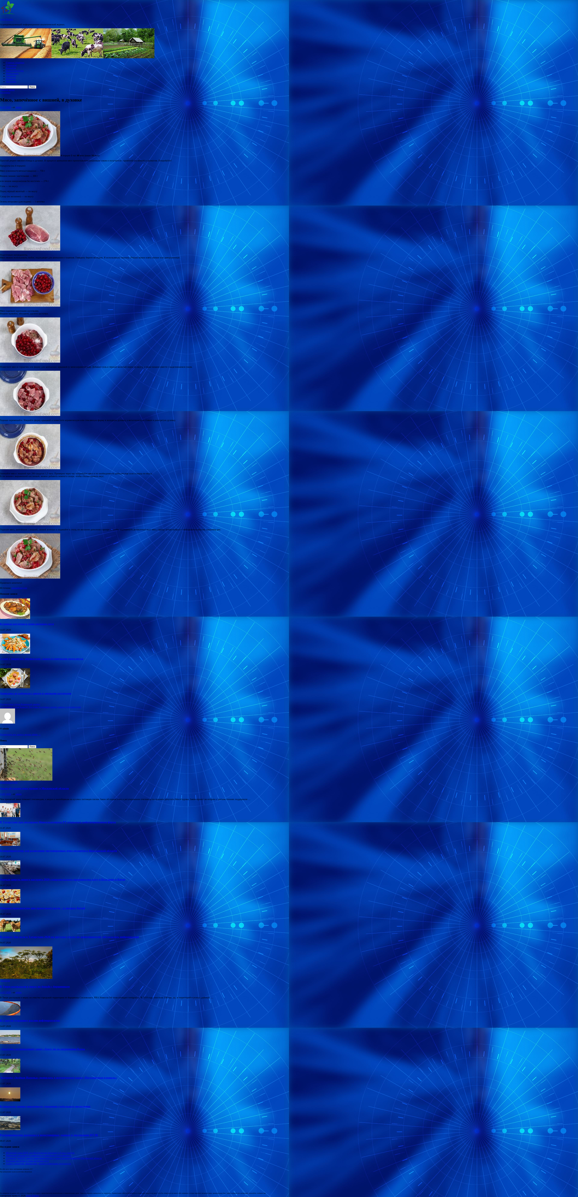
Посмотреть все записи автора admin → (20, 734)
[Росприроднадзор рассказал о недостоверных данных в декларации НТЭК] (10, 1129)
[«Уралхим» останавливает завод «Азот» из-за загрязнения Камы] (10, 1043)
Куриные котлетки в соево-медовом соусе (27, 624)
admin (19, 107)
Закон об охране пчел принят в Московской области (34, 788)
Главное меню (7, 90)
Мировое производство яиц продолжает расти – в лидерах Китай (42, 908)
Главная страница (15, 62)
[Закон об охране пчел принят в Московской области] (26, 780)
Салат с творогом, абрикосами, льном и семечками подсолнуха (41, 658)
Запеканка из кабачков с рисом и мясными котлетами (35, 693)
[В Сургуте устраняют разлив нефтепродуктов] (10, 1014)
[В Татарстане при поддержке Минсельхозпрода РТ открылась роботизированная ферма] (10, 816)
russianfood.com (19, 588)
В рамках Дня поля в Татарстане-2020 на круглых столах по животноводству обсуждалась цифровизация (69, 936)
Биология (11, 68)
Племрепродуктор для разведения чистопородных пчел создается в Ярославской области (58, 850)
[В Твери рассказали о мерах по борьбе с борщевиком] (26, 978)
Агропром (11, 65)
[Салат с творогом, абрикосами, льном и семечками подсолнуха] (15, 653)
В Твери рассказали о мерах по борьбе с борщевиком (35, 986)
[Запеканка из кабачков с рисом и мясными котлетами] (15, 687)
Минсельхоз (12, 73)
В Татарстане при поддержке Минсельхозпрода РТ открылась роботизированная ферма (58, 822)
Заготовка (11, 81)
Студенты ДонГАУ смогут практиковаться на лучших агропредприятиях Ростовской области (54, 1158)
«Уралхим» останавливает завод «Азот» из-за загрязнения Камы (42, 1049)
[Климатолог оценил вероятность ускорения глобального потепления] (10, 1100)
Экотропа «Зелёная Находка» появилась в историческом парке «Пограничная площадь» (58, 1077)
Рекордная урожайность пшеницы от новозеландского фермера (38, 1155)
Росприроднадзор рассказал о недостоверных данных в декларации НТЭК (49, 1135)
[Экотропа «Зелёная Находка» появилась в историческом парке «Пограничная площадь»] (10, 1072)
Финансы (11, 79)
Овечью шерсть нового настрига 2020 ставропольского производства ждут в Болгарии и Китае (62, 879)
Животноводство (15, 70)
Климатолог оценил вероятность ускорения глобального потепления (45, 1106)
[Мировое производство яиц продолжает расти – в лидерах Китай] (10, 902)
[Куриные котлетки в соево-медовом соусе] (15, 618)
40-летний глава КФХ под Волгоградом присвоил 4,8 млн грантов (40, 1153)
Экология (11, 76)
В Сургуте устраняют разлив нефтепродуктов (30, 1020)
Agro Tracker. (6, 19)
